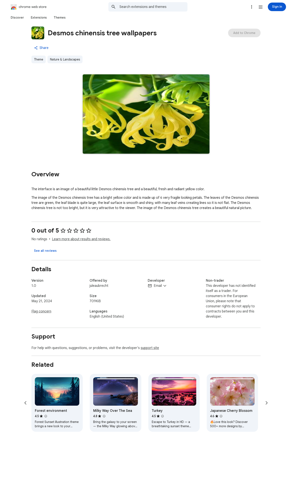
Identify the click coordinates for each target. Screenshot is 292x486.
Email (158, 286)
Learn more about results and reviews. (81, 239)
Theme (38, 59)
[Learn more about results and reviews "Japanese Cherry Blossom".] (221, 416)
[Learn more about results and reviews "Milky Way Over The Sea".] (104, 416)
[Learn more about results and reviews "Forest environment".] (45, 416)
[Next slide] (266, 403)
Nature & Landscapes (65, 59)
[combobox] (153, 6)
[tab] (17, 17)
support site (150, 348)
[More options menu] (251, 7)
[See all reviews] (45, 251)
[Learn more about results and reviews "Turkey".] (162, 416)
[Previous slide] (25, 403)
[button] (260, 7)
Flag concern (41, 311)
